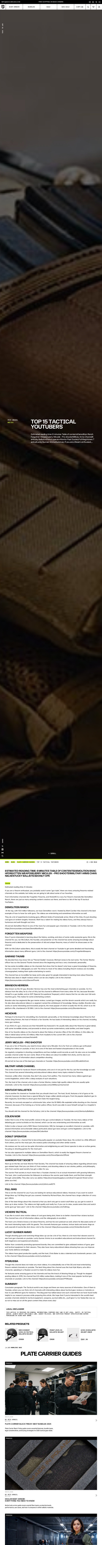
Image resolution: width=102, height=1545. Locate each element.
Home (7, 862)
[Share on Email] (2, 853)
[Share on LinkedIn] (2, 849)
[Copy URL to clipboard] (2, 856)
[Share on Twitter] (2, 846)
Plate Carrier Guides (26, 862)
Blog (13, 862)
